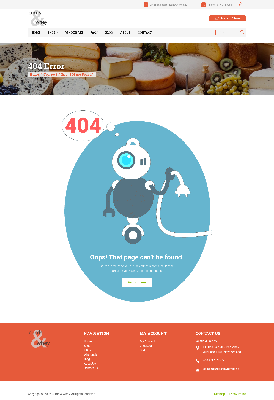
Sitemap (219, 394)
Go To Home (137, 282)
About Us (90, 363)
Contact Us (91, 368)
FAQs (87, 350)
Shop (87, 346)
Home (34, 74)
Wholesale (91, 354)
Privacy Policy (236, 394)
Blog (87, 359)
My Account (147, 341)
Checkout (146, 346)
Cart (142, 350)
